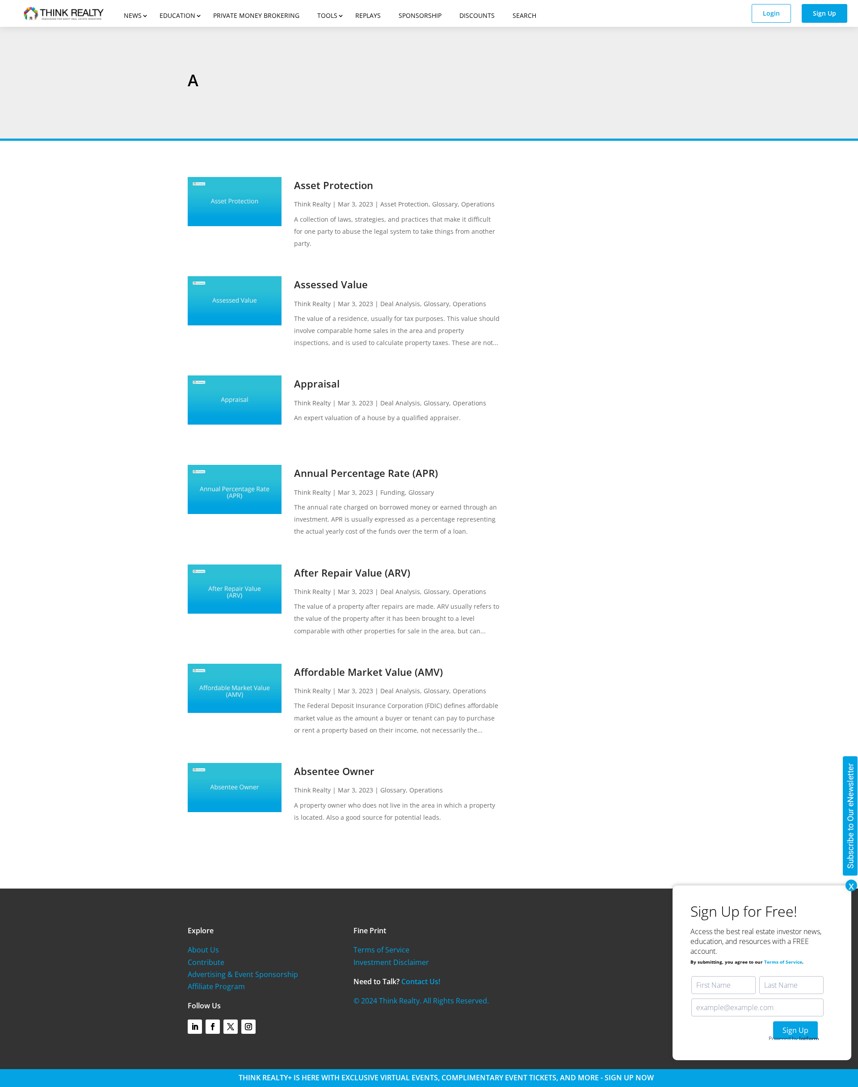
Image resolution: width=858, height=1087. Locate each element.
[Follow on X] (230, 1027)
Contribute (206, 962)
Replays (368, 15)
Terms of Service (381, 950)
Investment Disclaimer (391, 962)
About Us (203, 950)
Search (524, 15)
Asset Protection (333, 185)
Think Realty (312, 204)
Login (771, 13)
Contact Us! (420, 981)
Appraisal (317, 383)
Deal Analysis (400, 303)
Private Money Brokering (256, 15)
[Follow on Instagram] (248, 1027)
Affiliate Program (216, 986)
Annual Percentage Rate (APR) (366, 473)
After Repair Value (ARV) (352, 572)
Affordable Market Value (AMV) (368, 671)
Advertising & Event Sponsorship (243, 974)
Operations (478, 204)
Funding (392, 492)
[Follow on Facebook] (213, 1027)
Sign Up (824, 13)
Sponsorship (420, 15)
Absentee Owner (334, 771)
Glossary (445, 204)
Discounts (477, 15)
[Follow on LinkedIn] (195, 1027)
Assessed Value (331, 284)
